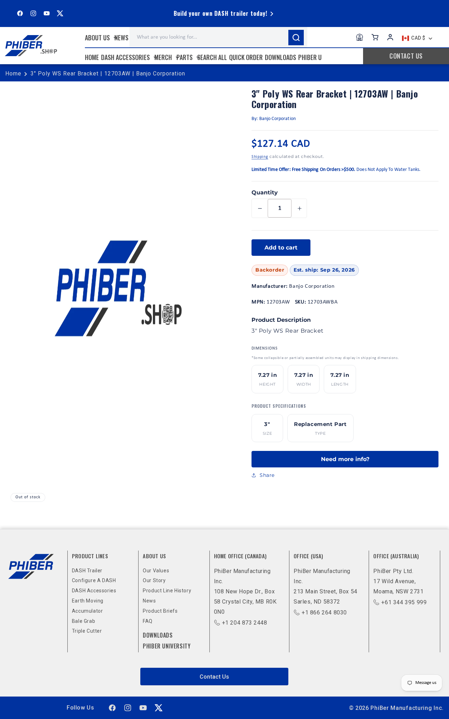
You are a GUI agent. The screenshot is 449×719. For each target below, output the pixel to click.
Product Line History (167, 590)
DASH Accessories (94, 590)
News (149, 601)
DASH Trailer (87, 570)
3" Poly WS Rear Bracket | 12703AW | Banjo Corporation (108, 73)
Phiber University (166, 646)
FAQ (148, 621)
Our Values (156, 570)
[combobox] (218, 37)
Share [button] (267, 475)
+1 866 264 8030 (324, 612)
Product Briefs (160, 611)
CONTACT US (406, 55)
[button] (100, 37)
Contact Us (214, 676)
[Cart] (375, 37)
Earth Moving (87, 601)
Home (13, 73)
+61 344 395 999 (404, 602)
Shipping (260, 157)
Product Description (281, 320)
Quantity (265, 192)
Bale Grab (83, 621)
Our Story (154, 580)
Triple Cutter (87, 631)
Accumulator (87, 611)
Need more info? (345, 459)
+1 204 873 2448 (244, 622)
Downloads (158, 635)
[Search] (296, 37)
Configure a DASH (94, 580)
